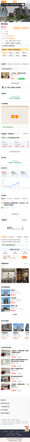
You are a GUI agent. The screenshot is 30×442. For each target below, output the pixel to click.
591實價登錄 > (4, 419)
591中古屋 (23, 431)
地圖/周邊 (24, 220)
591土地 (17, 431)
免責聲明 (8, 435)
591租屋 (10, 433)
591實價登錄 (5, 431)
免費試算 (24, 257)
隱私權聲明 (19, 435)
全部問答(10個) (15, 214)
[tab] (4, 133)
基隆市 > (9, 419)
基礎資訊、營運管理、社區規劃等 (13, 43)
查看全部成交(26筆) (15, 151)
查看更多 (15, 314)
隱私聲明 (15, 440)
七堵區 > (13, 419)
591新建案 (12, 431)
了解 (23, 4)
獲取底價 (22, 78)
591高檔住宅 (16, 433)
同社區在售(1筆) (15, 83)
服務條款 (13, 435)
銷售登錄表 (25, 133)
